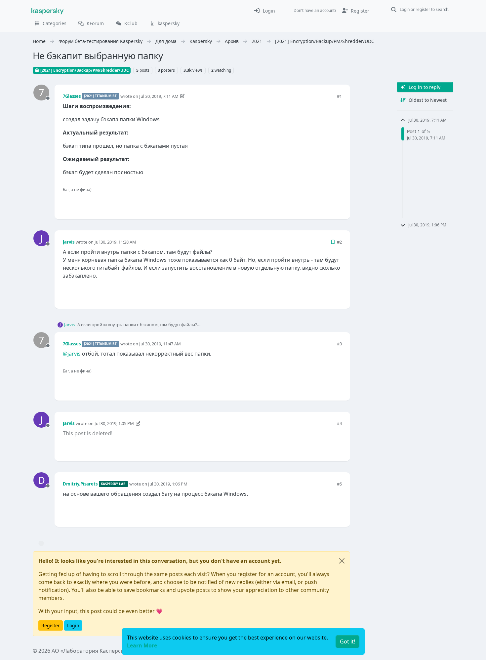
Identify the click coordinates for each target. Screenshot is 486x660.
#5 (339, 484)
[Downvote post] (336, 203)
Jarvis (68, 242)
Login (73, 625)
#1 (339, 96)
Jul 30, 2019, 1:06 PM (167, 484)
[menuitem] (264, 10)
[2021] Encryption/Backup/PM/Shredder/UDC (84, 70)
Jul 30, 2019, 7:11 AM (159, 96)
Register (50, 625)
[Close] (342, 561)
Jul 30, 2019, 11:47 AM (160, 344)
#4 (339, 423)
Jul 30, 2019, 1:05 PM (114, 423)
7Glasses (72, 96)
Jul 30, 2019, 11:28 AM (115, 242)
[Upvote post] (313, 203)
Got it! (347, 641)
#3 (339, 344)
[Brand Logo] (47, 11)
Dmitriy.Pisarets (80, 484)
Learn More (142, 645)
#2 (339, 242)
